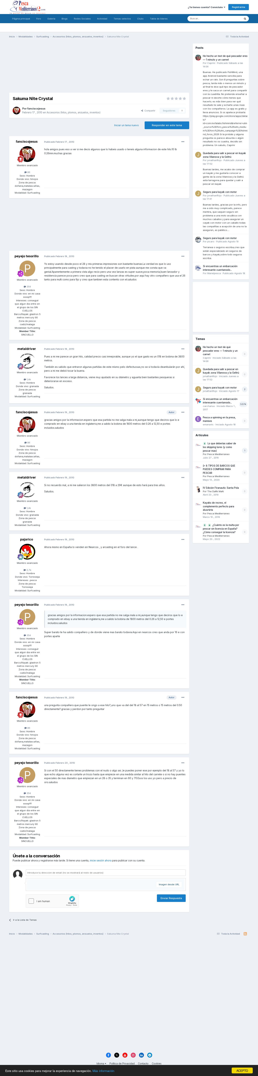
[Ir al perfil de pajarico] (27, 552)
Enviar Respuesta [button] (171, 898)
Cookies (156, 1063)
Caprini (211, 63)
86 (28, 172)
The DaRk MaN (215, 491)
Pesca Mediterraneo (218, 454)
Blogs (65, 18)
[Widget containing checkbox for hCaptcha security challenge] (52, 901)
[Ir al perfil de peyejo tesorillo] (27, 268)
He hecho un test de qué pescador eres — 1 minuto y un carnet (220, 351)
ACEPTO (242, 1070)
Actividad (102, 18)
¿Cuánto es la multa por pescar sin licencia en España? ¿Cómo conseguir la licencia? (221, 529)
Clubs (140, 18)
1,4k (28, 379)
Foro (38, 18)
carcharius (209, 406)
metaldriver (26, 349)
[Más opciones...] (182, 142)
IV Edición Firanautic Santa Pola (221, 487)
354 (28, 286)
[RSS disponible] (245, 933)
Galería (51, 18)
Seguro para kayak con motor (220, 192)
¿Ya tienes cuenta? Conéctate (206, 7)
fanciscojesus (36, 108)
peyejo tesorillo (27, 256)
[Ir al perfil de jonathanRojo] (198, 155)
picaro (210, 241)
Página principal (21, 18)
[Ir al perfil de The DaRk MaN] (198, 489)
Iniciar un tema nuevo (126, 125)
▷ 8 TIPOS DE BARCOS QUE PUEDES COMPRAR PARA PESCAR (219, 469)
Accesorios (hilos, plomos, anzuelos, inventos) (74, 112)
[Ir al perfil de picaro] (198, 240)
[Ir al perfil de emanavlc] (198, 419)
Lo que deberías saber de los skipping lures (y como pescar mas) (219, 447)
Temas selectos (122, 18)
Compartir (149, 110)
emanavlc (208, 424)
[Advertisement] (99, 68)
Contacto (143, 1063)
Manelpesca (214, 273)
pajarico (26, 539)
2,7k (28, 570)
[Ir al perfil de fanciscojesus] (16, 110)
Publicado (227, 241)
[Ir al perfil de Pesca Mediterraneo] (198, 445)
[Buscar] (245, 18)
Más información (103, 1070)
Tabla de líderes (159, 18)
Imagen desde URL (169, 884)
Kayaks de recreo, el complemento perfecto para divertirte (218, 506)
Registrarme (238, 7)
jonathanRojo (214, 160)
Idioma (101, 1063)
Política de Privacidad (122, 1063)
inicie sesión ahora (100, 860)
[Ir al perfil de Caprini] (198, 58)
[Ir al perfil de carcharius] (198, 401)
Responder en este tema (167, 125)
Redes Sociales (82, 18)
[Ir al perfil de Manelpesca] (198, 268)
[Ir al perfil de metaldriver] (27, 361)
